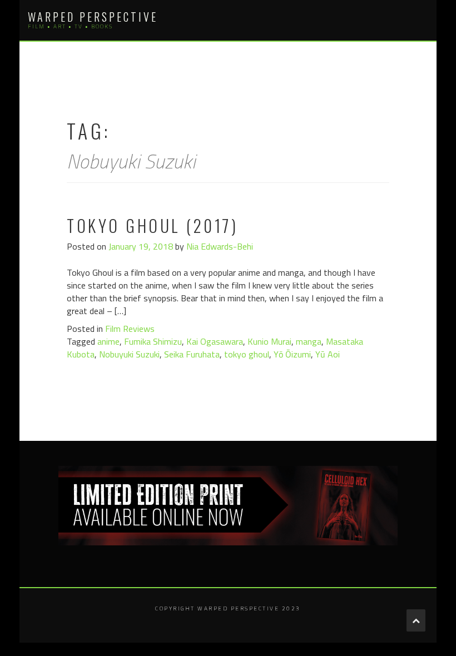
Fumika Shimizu (153, 341)
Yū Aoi (327, 354)
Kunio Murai (269, 341)
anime (108, 341)
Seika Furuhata (192, 354)
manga (308, 341)
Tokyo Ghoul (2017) (152, 225)
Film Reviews (130, 328)
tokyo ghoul (246, 354)
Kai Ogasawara (214, 341)
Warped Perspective (93, 17)
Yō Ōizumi (292, 354)
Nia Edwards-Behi (219, 246)
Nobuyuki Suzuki (129, 354)
